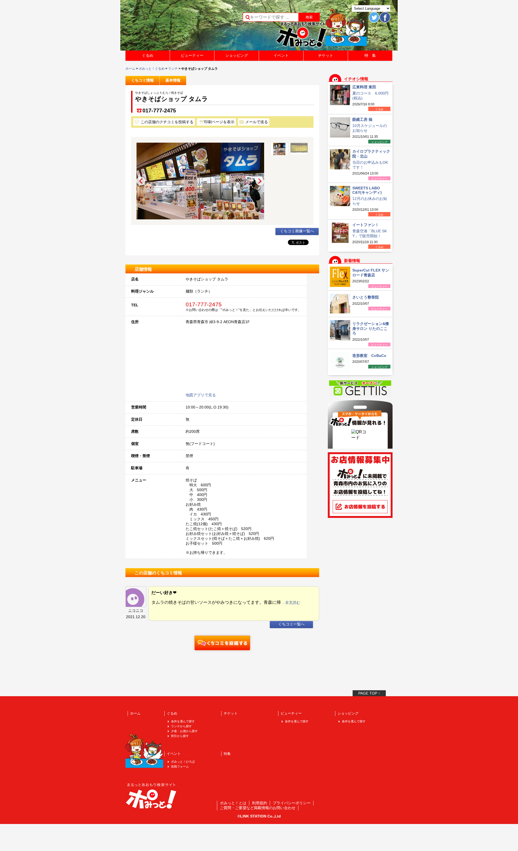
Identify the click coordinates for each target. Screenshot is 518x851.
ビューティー (192, 55)
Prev (141, 181)
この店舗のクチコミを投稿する (167, 122)
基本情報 (172, 80)
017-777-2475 (159, 110)
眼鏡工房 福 (362, 119)
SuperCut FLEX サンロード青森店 (370, 272)
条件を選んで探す (183, 721)
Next (259, 181)
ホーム (130, 69)
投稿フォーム (180, 766)
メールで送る (256, 122)
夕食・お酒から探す (184, 731)
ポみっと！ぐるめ (152, 69)
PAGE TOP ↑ (369, 693)
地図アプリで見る (201, 395)
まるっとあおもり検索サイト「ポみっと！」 (165, 27)
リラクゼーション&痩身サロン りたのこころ (370, 328)
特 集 (370, 55)
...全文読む (291, 602)
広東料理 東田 (364, 87)
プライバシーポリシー (292, 803)
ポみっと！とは (233, 803)
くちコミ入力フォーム (222, 643)
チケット (325, 55)
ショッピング (236, 55)
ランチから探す (181, 726)
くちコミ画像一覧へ (297, 231)
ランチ (173, 69)
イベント (281, 55)
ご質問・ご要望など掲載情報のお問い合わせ (257, 808)
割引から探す (180, 736)
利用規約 (259, 803)
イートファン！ (365, 225)
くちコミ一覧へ (291, 624)
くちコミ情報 (142, 80)
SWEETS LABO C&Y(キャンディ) (367, 190)
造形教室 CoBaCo (369, 355)
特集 (227, 754)
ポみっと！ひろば (183, 761)
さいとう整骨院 (365, 297)
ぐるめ (147, 55)
